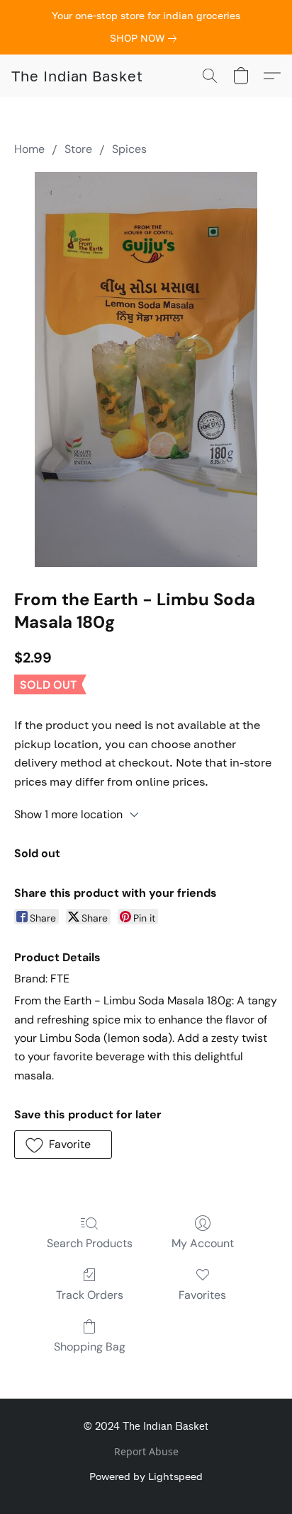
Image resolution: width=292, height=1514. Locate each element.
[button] (77, 76)
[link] (146, 38)
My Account (203, 1243)
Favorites (202, 1295)
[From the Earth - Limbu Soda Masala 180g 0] (146, 369)
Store (78, 149)
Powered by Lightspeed (146, 1476)
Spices (129, 149)
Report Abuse (146, 1451)
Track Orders (89, 1295)
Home (29, 149)
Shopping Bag (89, 1346)
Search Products (90, 1243)
